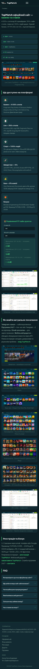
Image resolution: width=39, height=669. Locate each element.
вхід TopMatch (24, 342)
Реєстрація (5, 645)
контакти (11, 563)
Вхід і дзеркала (6, 642)
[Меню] (27, 3)
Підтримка (5, 650)
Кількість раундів (9, 232)
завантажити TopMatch (11, 560)
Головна (4, 8)
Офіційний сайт (7, 639)
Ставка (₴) (7, 225)
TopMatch (12, 3)
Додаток (4, 647)
